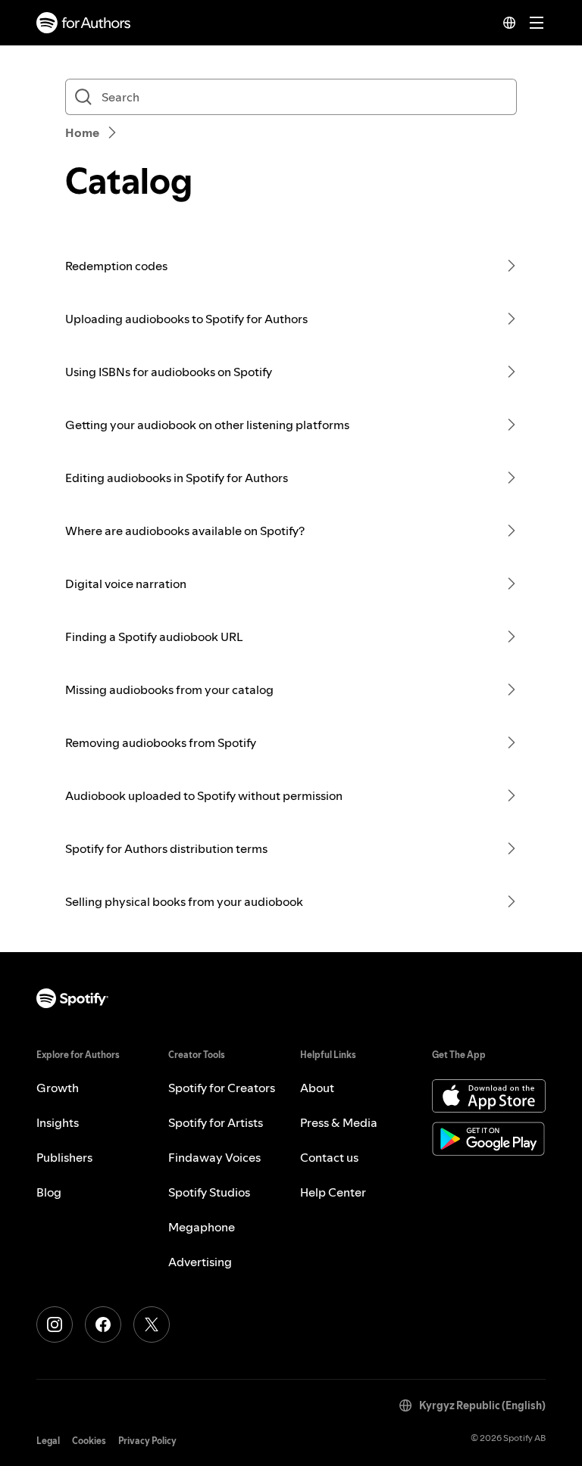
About (317, 1087)
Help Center (333, 1192)
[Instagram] (54, 1324)
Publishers (64, 1157)
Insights (57, 1122)
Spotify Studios (209, 1192)
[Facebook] (103, 1324)
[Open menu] (536, 23)
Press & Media (338, 1122)
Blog (48, 1192)
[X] (151, 1324)
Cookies (89, 1440)
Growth (57, 1087)
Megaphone (201, 1227)
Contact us (329, 1157)
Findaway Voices (214, 1157)
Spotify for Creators (221, 1087)
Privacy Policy (147, 1440)
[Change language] (509, 23)
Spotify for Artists (215, 1122)
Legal (48, 1440)
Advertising (200, 1261)
